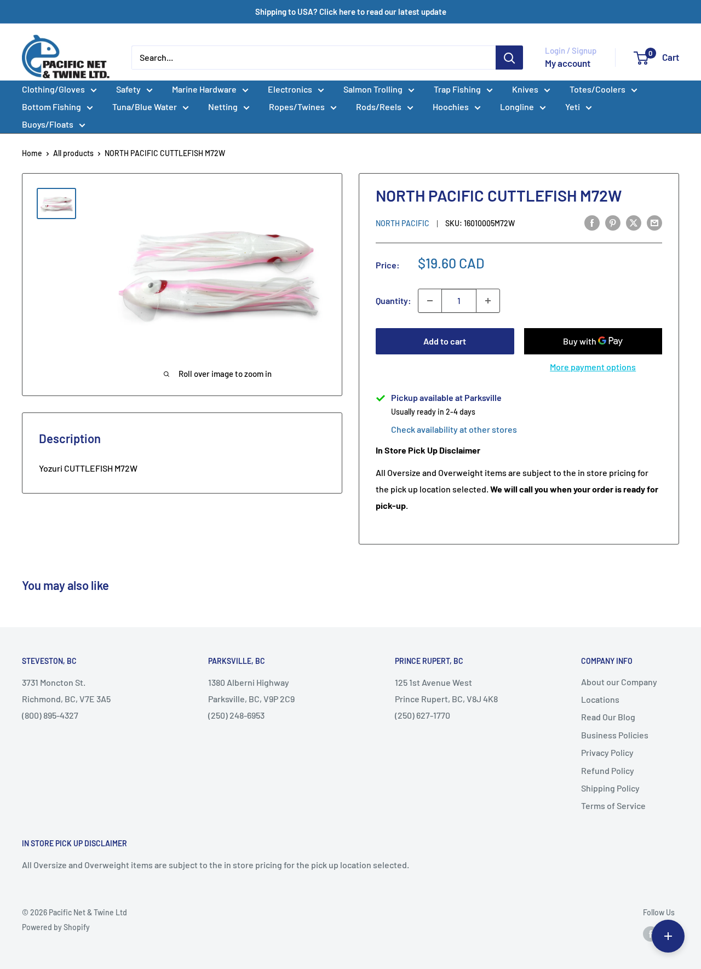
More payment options (593, 367)
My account (567, 63)
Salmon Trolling (373, 89)
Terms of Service (613, 805)
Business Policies (614, 735)
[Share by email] (654, 222)
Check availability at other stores (454, 429)
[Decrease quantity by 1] (429, 300)
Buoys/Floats (47, 124)
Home (32, 153)
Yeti (572, 106)
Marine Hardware (204, 89)
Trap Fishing (457, 89)
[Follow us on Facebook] (650, 934)
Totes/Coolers (597, 89)
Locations (600, 699)
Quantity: (393, 300)
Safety (128, 89)
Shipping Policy (610, 788)
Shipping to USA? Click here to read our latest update (350, 11)
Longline (517, 106)
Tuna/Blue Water (144, 106)
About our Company (619, 681)
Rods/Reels (378, 106)
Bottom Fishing (51, 106)
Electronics (290, 89)
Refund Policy (607, 770)
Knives (525, 89)
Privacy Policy (607, 752)
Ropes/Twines (297, 106)
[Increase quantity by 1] (487, 300)
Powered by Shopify (56, 927)
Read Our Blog (608, 717)
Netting (223, 106)
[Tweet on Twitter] (633, 222)
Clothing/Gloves (53, 89)
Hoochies (451, 106)
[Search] (509, 57)
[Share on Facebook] (592, 222)
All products (73, 153)
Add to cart (444, 341)
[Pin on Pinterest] (612, 222)
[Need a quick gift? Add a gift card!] (668, 936)
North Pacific (402, 223)
